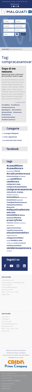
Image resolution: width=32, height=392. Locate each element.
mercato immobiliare (13, 213)
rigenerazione (10, 225)
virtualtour (9, 250)
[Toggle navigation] (30, 11)
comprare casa (13, 184)
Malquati (23, 202)
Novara (17, 217)
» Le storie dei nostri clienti (12, 140)
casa (8, 179)
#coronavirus (10, 171)
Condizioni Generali (6, 388)
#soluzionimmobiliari (8, 117)
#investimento (16, 110)
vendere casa (16, 240)
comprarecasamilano (17, 186)
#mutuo (17, 171)
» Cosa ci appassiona (9, 137)
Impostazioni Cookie (6, 386)
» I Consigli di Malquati (10, 133)
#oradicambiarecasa (18, 173)
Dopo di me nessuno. (9, 70)
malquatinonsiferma (14, 205)
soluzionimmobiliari (18, 232)
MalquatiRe (10, 207)
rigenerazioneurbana (14, 228)
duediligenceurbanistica (12, 194)
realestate (10, 223)
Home (3, 49)
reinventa (16, 223)
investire (20, 200)
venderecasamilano (14, 245)
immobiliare (13, 197)
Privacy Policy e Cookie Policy (8, 383)
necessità (10, 218)
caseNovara (13, 181)
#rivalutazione (6, 115)
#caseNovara (15, 105)
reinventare (23, 223)
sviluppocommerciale (12, 235)
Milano (22, 215)
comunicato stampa (15, 192)
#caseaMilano (15, 165)
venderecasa (10, 243)
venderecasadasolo (19, 243)
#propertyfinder (7, 112)
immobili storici (23, 197)
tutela (8, 240)
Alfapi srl (17, 380)
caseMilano (16, 178)
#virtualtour (22, 176)
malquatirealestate (18, 209)
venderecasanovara (19, 248)
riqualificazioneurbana (15, 230)
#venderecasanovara (8, 119)
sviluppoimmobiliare (15, 238)
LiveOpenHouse (13, 202)
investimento (12, 200)
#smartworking (12, 176)
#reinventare (17, 112)
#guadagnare (6, 110)
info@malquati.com (14, 4)
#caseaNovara (15, 168)
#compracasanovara (8, 107)
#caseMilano (6, 105)
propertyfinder (14, 220)
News (7, 49)
